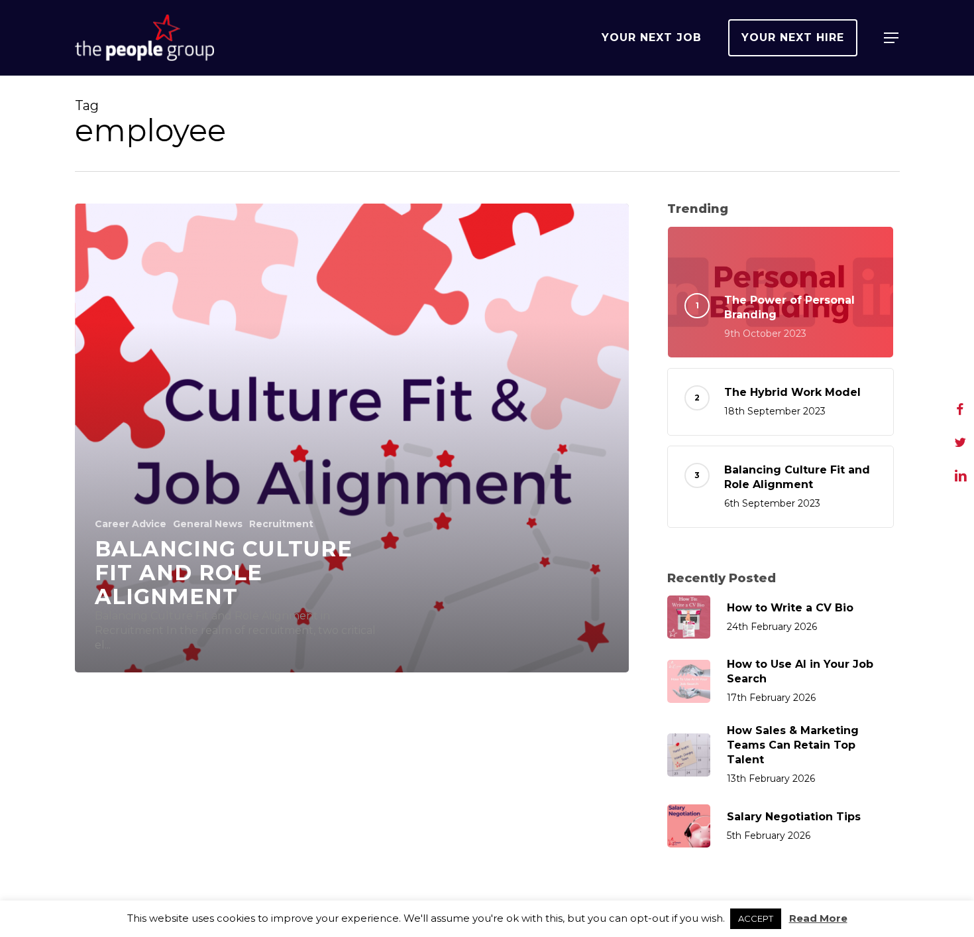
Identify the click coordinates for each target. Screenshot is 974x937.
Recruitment (281, 524)
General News (208, 524)
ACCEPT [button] (755, 918)
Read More (818, 918)
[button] (892, 38)
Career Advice (130, 524)
